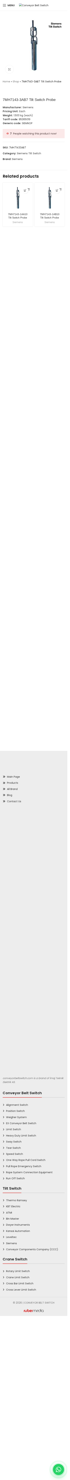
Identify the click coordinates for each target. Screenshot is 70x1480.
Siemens (17, 159)
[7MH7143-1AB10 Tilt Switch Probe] (49, 198)
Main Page (13, 1032)
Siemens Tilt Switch (29, 153)
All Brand (12, 1044)
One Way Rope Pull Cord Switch (25, 1415)
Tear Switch (13, 1403)
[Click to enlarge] (9, 69)
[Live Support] (58, 1469)
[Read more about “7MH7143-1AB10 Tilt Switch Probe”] (57, 190)
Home (6, 81)
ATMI (9, 1468)
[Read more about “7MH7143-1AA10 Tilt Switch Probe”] (25, 190)
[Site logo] (33, 5)
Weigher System (16, 1372)
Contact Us (14, 1056)
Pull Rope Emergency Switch (23, 1421)
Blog (9, 1050)
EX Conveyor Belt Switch (21, 1378)
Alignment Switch (17, 1360)
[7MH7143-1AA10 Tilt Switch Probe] (17, 198)
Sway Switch (14, 1397)
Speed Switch (14, 1409)
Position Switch (15, 1366)
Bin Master (12, 1474)
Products (12, 1038)
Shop (16, 81)
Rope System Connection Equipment (29, 1427)
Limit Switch (13, 1384)
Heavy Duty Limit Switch (21, 1391)
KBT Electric (13, 1461)
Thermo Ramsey (16, 1455)
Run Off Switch (15, 1433)
